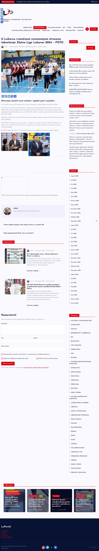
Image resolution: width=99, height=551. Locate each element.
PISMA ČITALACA (76, 419)
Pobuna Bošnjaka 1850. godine (85, 133)
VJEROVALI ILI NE (58, 30)
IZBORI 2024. (46, 30)
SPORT (27, 46)
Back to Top (93, 547)
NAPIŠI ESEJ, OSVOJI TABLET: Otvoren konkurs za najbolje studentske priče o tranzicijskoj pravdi (81, 91)
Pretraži (93, 29)
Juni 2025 (73, 233)
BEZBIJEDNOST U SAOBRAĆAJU (81, 333)
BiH (64, 27)
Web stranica (5, 346)
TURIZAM (74, 443)
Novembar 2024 (76, 262)
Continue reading (33, 270)
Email (36, 338)
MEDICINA (74, 406)
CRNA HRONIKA (78, 27)
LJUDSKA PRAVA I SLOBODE (79, 402)
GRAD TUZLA (75, 376)
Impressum (4, 535)
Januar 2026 (74, 204)
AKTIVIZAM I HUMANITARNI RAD (81, 320)
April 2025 (74, 241)
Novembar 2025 (75, 213)
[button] (14, 142)
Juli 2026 (73, 180)
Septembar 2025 (76, 221)
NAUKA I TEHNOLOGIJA (78, 411)
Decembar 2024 (75, 258)
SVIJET (69, 27)
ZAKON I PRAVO (76, 464)
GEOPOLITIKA (75, 367)
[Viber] (1, 18)
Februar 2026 (75, 200)
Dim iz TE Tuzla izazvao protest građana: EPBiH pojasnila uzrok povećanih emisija (12, 502)
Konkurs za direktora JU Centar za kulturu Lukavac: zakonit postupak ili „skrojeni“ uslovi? (82, 115)
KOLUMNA (74, 388)
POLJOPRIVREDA (76, 427)
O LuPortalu (4, 530)
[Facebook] (1, 9)
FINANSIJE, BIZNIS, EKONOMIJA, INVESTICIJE (26, 30)
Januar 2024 (74, 303)
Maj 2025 (73, 237)
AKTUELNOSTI (75, 324)
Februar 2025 (75, 250)
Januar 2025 (74, 254)
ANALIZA (74, 329)
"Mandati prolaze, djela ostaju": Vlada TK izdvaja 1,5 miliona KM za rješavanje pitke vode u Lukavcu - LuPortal (81, 149)
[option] (14, 500)
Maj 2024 (74, 286)
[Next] (94, 485)
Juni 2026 (73, 184)
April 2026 (74, 192)
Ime (2, 338)
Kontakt (3, 533)
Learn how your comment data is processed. (36, 367)
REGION (73, 431)
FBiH (72, 353)
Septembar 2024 (76, 270)
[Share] (1, 21)
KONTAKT (81, 30)
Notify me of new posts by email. (48, 358)
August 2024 (74, 274)
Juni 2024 (73, 282)
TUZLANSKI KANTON (54, 27)
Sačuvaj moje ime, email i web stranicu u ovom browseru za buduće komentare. (27, 354)
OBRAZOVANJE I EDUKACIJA (80, 415)
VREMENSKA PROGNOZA (79, 456)
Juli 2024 (73, 278)
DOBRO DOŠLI (27, 27)
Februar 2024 (75, 299)
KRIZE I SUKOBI (76, 392)
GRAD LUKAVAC (39, 27)
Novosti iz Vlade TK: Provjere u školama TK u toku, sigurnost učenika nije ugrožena (81, 128)
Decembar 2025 (75, 209)
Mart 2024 (74, 295)
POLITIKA (21, 46)
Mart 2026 (74, 196)
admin (6, 46)
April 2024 (74, 291)
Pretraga (73, 41)
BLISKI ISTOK (75, 341)
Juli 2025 (73, 229)
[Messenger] (1, 15)
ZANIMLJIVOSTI (70, 30)
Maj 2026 (74, 188)
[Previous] (91, 485)
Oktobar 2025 (75, 217)
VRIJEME (74, 460)
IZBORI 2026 (75, 384)
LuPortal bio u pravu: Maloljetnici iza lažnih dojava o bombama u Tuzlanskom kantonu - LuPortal (81, 123)
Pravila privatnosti (6, 537)
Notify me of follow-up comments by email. (15, 358)
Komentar (4, 323)
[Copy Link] (1, 12)
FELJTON (74, 357)
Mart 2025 (74, 245)
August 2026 (74, 176)
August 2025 (74, 225)
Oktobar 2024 (75, 266)
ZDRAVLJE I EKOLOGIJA (78, 472)
